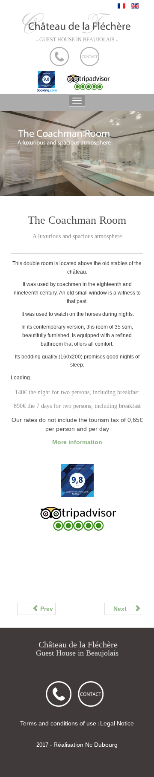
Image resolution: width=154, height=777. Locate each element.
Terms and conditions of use (58, 723)
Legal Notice (117, 723)
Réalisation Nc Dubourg (85, 744)
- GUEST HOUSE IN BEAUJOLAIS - (77, 40)
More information (77, 442)
